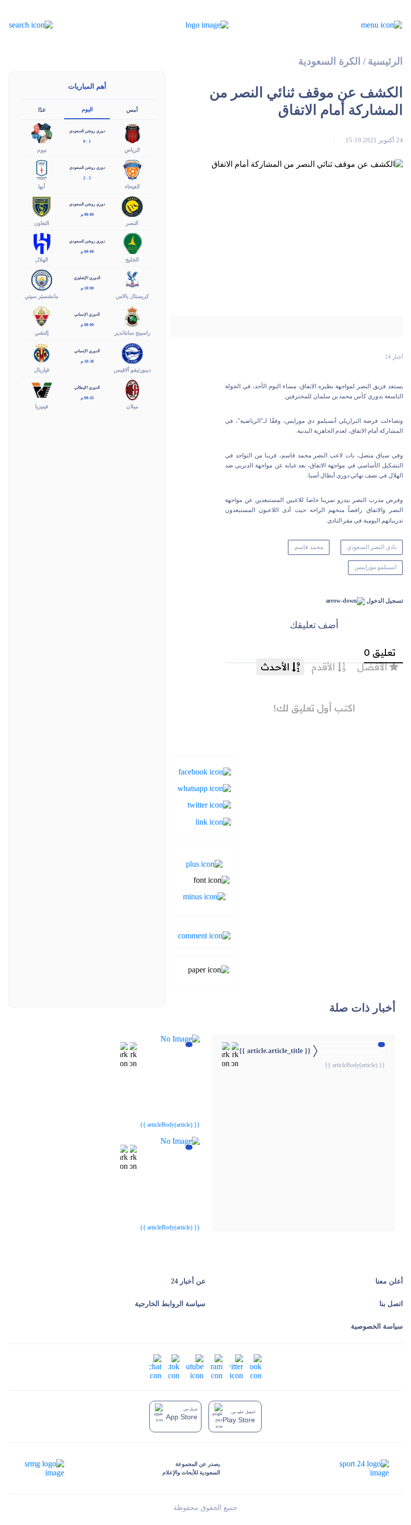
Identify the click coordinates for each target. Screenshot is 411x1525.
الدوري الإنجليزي (87, 278)
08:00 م (87, 325)
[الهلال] (41, 242)
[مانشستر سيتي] (41, 279)
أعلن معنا (389, 1281)
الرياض (132, 150)
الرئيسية (385, 61)
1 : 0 (87, 141)
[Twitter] (209, 804)
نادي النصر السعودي (371, 547)
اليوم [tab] (87, 109)
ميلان (132, 406)
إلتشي (42, 333)
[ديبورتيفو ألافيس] (132, 352)
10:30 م (87, 361)
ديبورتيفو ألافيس (132, 370)
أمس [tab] (132, 110)
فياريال (41, 370)
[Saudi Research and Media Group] (43, 1468)
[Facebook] (204, 771)
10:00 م (87, 288)
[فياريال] (41, 352)
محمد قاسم (308, 547)
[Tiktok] (173, 1366)
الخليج (132, 260)
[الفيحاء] (132, 169)
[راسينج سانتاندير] (132, 316)
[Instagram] (217, 1366)
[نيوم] (41, 132)
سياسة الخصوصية (377, 1326)
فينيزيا (41, 406)
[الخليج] (132, 242)
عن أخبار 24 (188, 1281)
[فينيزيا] (41, 389)
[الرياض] (132, 132)
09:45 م (87, 398)
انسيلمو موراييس (375, 567)
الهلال (41, 260)
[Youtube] (194, 1366)
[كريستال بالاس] (132, 279)
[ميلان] (132, 389)
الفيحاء (132, 186)
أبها (41, 186)
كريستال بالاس (132, 296)
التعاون (41, 223)
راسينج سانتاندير (132, 333)
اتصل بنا (391, 1304)
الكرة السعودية (329, 61)
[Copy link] (213, 821)
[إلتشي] (41, 316)
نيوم (42, 150)
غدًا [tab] (42, 110)
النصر (132, 223)
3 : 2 (87, 178)
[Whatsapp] (204, 788)
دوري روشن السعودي (87, 131)
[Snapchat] (155, 1366)
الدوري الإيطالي (87, 387)
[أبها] (41, 169)
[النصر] (132, 205)
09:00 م (87, 214)
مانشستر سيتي (42, 296)
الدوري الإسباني (87, 314)
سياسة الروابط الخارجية (170, 1304)
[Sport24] (353, 1468)
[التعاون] (41, 205)
